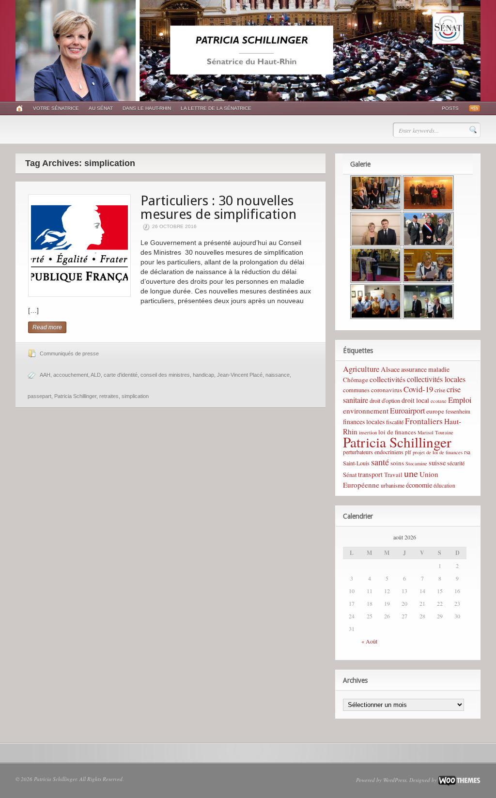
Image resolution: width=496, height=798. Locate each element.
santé (380, 462)
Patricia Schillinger (75, 396)
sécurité (456, 463)
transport (370, 474)
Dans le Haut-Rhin (147, 108)
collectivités (387, 379)
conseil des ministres (165, 375)
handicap (203, 375)
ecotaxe (439, 401)
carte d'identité (121, 375)
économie (419, 485)
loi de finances (397, 432)
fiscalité (394, 422)
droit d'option (385, 401)
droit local (415, 400)
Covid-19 (418, 389)
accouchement (70, 375)
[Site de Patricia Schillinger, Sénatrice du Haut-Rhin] (248, 99)
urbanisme (392, 485)
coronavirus (386, 389)
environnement (365, 410)
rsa (467, 452)
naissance (277, 375)
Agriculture (361, 369)
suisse (437, 462)
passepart (39, 396)
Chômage (355, 379)
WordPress (394, 779)
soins (397, 463)
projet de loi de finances (438, 452)
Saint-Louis (356, 463)
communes (356, 390)
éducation (444, 485)
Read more (47, 327)
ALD (96, 375)
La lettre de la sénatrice (216, 108)
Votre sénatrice (56, 108)
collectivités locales (436, 379)
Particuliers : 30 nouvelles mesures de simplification (218, 207)
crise (439, 390)
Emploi (460, 399)
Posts (450, 108)
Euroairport (407, 410)
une (411, 473)
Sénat (349, 475)
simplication (135, 396)
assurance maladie (425, 369)
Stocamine (416, 463)
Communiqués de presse (69, 353)
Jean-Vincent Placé (240, 375)
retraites (109, 396)
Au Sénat (101, 108)
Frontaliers (424, 421)
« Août (369, 641)
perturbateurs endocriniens (373, 452)
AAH (45, 375)
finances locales (364, 421)
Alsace (390, 369)
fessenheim (458, 411)
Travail (393, 474)
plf (408, 452)
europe (435, 411)
